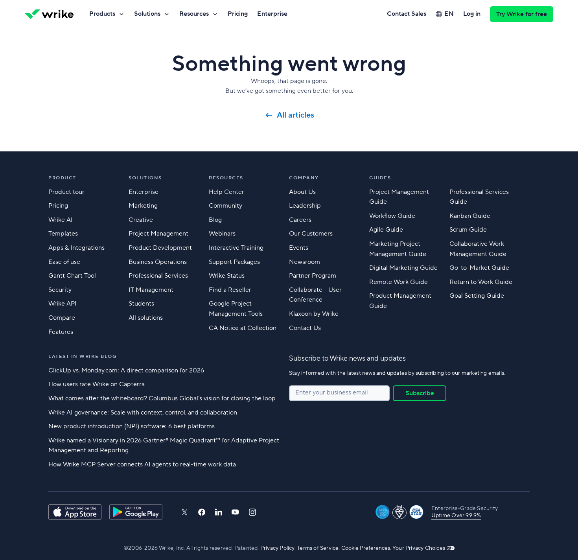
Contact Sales (406, 14)
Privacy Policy (277, 548)
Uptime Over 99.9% (456, 515)
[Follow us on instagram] (252, 512)
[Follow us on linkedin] (218, 512)
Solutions (147, 14)
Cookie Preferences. (366, 548)
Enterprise (272, 14)
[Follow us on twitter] (184, 512)
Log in (471, 14)
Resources (194, 14)
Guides (380, 178)
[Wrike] (49, 14)
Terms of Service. (318, 548)
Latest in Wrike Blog (82, 356)
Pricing (238, 14)
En (449, 14)
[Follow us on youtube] (235, 512)
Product (62, 178)
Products (102, 14)
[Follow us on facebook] (202, 512)
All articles (295, 115)
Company (304, 178)
